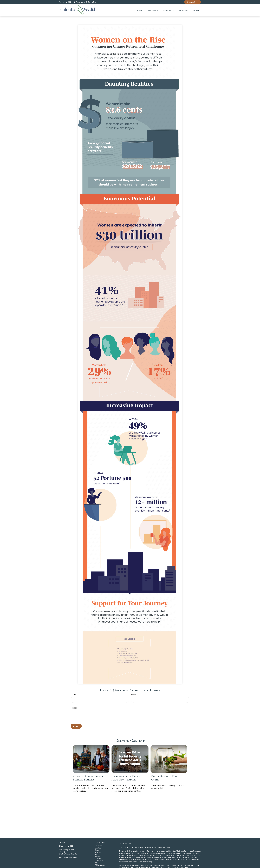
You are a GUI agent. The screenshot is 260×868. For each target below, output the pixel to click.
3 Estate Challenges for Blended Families (88, 777)
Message (74, 708)
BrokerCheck (165, 847)
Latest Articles (99, 861)
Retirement (98, 846)
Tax (96, 854)
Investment (98, 848)
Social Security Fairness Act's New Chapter (127, 777)
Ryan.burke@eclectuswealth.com (87, 2)
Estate (97, 850)
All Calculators (100, 865)
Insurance (98, 852)
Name (73, 694)
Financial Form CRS (128, 844)
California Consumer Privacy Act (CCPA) (186, 865)
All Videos (98, 863)
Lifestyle (98, 858)
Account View (193, 2)
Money (97, 856)
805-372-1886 (66, 2)
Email (133, 694)
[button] (139, 10)
